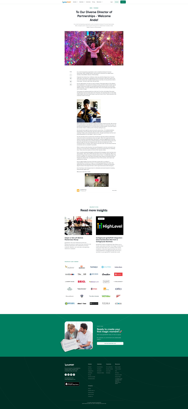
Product (89, 366)
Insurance (99, 368)
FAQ (116, 370)
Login (111, 1)
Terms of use (91, 394)
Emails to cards (118, 374)
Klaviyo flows (118, 376)
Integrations (90, 370)
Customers (88, 1)
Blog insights (118, 366)
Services (90, 368)
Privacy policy (91, 392)
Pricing (93, 1)
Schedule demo (91, 378)
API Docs (117, 372)
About (89, 388)
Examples (90, 372)
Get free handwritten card (110, 343)
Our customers (109, 366)
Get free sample (91, 376)
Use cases (108, 370)
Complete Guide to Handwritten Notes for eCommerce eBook (118, 381)
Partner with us (91, 390)
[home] (67, 2)
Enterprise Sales (100, 372)
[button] (75, 1)
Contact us (90, 396)
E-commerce (100, 366)
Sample (116, 1)
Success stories (109, 368)
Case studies (118, 368)
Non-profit (99, 370)
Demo (123, 1)
